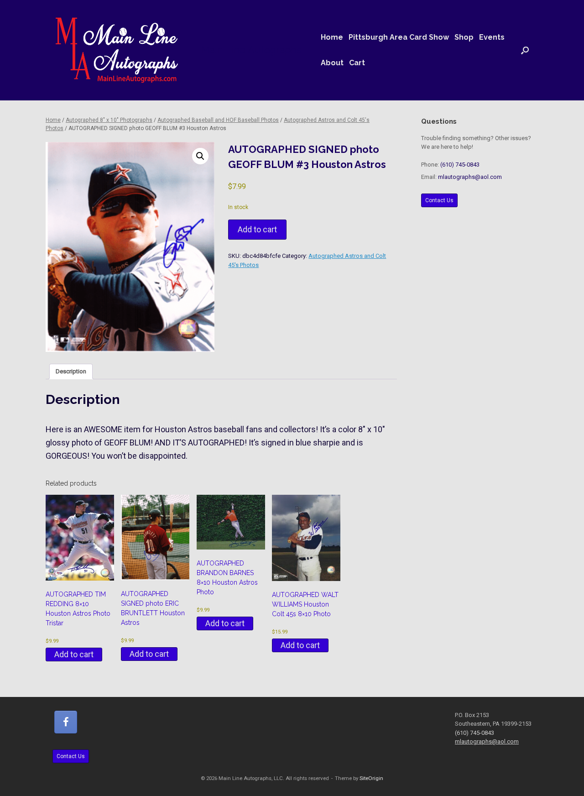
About (332, 62)
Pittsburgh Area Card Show (399, 37)
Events (492, 37)
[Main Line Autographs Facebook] (65, 722)
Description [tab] (71, 371)
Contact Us (439, 200)
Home (332, 37)
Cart (357, 62)
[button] (524, 50)
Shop (464, 37)
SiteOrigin (371, 778)
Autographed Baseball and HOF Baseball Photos (218, 120)
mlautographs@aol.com (470, 176)
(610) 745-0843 (460, 164)
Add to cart (257, 229)
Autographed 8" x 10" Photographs (109, 120)
